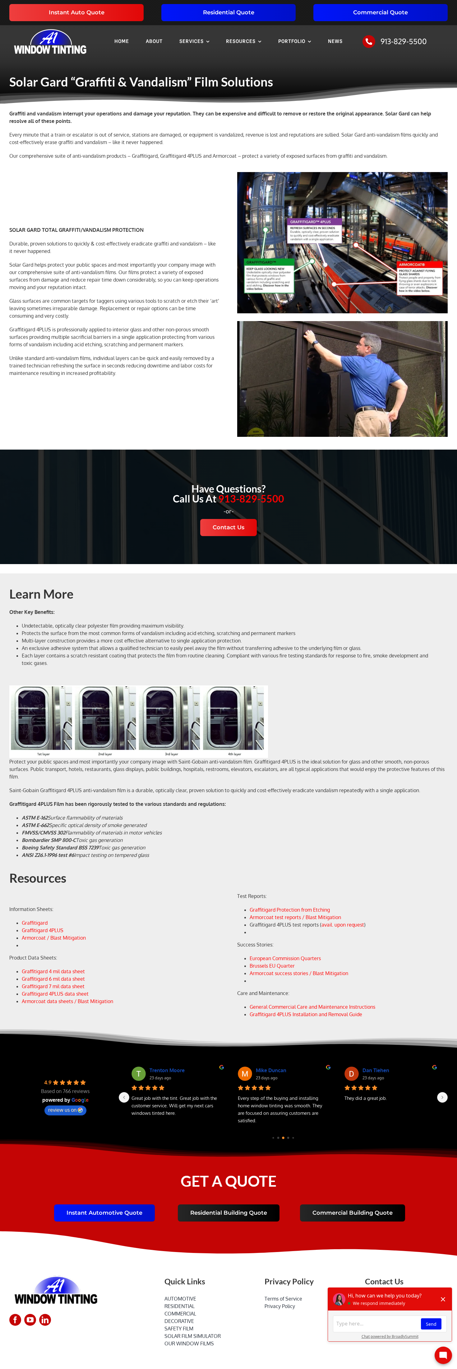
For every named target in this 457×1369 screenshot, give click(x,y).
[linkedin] (45, 1320)
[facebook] (15, 1320)
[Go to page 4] (278, 1138)
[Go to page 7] (293, 1137)
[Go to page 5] (283, 1138)
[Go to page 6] (288, 1138)
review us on (62, 1110)
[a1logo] (50, 28)
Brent (262, 1070)
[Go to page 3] (273, 1137)
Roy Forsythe (378, 1070)
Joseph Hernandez (170, 1070)
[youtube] (30, 1320)
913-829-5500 (404, 41)
